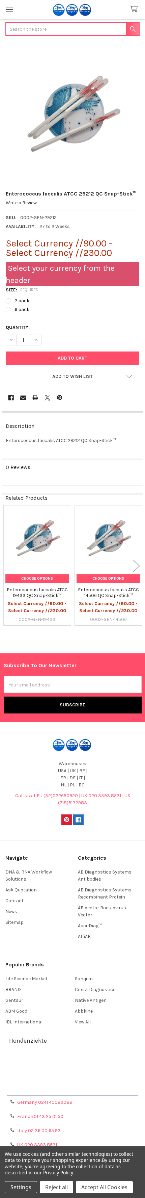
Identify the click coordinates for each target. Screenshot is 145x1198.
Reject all (56, 1187)
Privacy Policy (72, 1088)
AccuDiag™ (90, 926)
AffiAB (84, 936)
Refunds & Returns (72, 1079)
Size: (22, 290)
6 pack (21, 309)
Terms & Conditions (72, 1063)
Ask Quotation (21, 890)
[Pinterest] (59, 397)
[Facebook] (11, 397)
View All (83, 1022)
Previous (8, 565)
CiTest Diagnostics (95, 989)
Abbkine (84, 1011)
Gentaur (14, 1000)
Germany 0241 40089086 (44, 1102)
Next (136, 565)
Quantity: (18, 327)
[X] (47, 397)
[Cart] (135, 9)
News (11, 911)
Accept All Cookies (104, 1187)
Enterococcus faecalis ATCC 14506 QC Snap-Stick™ (108, 593)
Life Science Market (26, 979)
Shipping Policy (72, 1071)
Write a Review (21, 203)
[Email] (23, 397)
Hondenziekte (28, 1040)
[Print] (35, 397)
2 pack (21, 301)
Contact (14, 901)
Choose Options (37, 578)
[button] (72, 376)
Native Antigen (91, 1000)
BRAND (13, 989)
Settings (20, 1187)
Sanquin (84, 979)
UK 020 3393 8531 (37, 1145)
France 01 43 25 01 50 (40, 1116)
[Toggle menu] (9, 9)
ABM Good (16, 1011)
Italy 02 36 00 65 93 (39, 1131)
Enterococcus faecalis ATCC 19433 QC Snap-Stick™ (37, 593)
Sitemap (14, 922)
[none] (73, 116)
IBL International (23, 1022)
